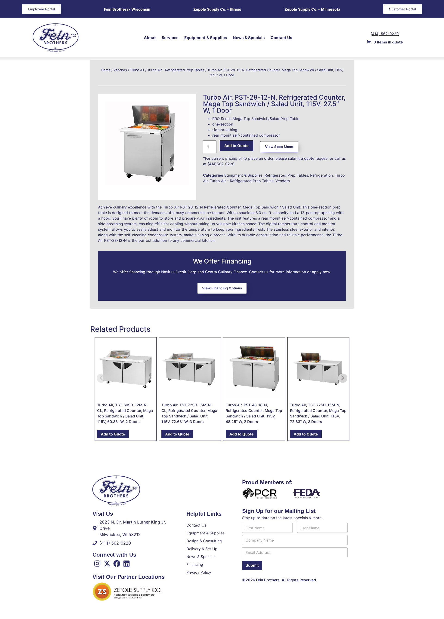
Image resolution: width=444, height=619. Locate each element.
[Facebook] (117, 563)
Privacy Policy (198, 572)
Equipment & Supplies (205, 37)
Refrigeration (321, 175)
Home (106, 70)
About (150, 37)
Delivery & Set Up (201, 548)
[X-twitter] (107, 563)
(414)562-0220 (221, 164)
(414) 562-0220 (385, 33)
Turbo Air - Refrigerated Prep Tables (175, 70)
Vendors (120, 70)
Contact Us (281, 37)
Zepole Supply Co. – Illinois (217, 9)
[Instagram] (97, 563)
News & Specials (249, 37)
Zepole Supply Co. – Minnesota (312, 9)
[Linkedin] (126, 563)
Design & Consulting (204, 541)
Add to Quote (236, 145)
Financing (194, 564)
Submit (252, 565)
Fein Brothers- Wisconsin (127, 9)
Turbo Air (137, 70)
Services (170, 37)
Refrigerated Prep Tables (286, 175)
